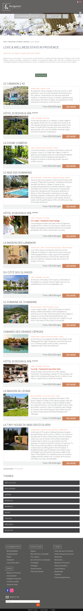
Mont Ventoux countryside (39, 554)
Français (78, 2)
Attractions (58, 557)
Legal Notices (44, 610)
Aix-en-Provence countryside (53, 247)
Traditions (57, 574)
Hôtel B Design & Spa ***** (20, 113)
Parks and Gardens (60, 566)
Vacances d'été (12, 584)
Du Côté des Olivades (17, 272)
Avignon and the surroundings (44, 148)
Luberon (42, 88)
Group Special (11, 576)
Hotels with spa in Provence (63, 554)
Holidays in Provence (14, 579)
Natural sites (58, 571)
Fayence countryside (58, 177)
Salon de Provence (67, 247)
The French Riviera (37, 571)
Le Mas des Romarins (17, 172)
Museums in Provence (62, 563)
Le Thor (48, 88)
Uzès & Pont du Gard (49, 396)
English (80, 2)
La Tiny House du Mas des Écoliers (27, 424)
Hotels (9, 557)
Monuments (58, 560)
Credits (53, 610)
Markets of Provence (14, 573)
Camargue (34, 566)
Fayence (67, 177)
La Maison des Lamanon (19, 242)
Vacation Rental (12, 554)
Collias (58, 396)
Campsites (10, 560)
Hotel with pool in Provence (63, 551)
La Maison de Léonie (16, 391)
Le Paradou (46, 118)
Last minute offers (13, 563)
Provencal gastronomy (62, 577)
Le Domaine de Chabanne (20, 302)
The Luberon (35, 557)
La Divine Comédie (15, 142)
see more (71, 107)
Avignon (56, 148)
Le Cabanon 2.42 (14, 83)
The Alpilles (38, 118)
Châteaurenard (63, 430)
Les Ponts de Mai (13, 582)
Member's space (32, 610)
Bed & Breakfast (12, 551)
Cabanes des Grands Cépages (23, 331)
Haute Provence (36, 569)
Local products (59, 569)
